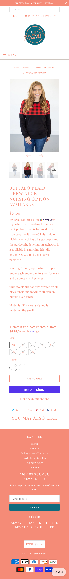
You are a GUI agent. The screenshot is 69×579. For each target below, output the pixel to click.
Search (34, 443)
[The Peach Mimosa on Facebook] (31, 517)
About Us (34, 448)
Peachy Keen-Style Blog (34, 457)
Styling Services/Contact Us (34, 453)
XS (13, 344)
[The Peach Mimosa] (34, 35)
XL (51, 344)
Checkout (48, 16)
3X (23, 351)
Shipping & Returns (35, 462)
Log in (18, 16)
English (32, 544)
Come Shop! (35, 467)
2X (13, 351)
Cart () (33, 16)
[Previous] (28, 155)
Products (26, 67)
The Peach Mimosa (38, 553)
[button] (34, 219)
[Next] (41, 155)
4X (32, 351)
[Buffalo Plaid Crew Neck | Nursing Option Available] (34, 115)
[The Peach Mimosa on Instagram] (37, 517)
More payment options (34, 399)
